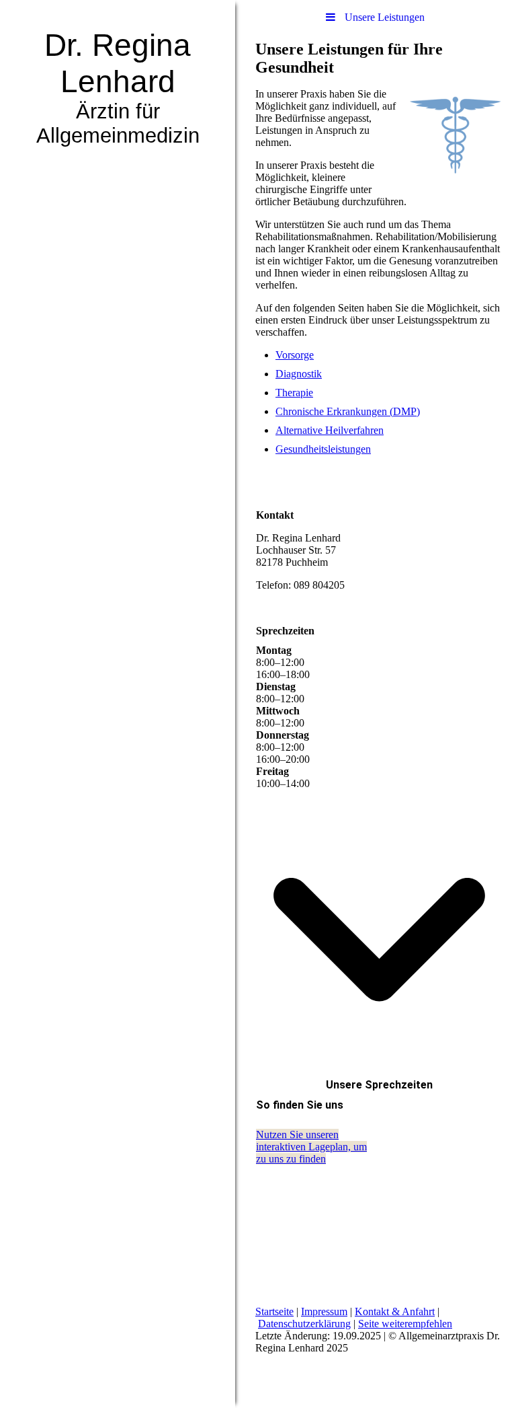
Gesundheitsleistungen (323, 449)
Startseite (274, 1311)
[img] (117, 704)
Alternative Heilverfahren (329, 430)
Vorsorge (294, 355)
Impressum (324, 1311)
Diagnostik (298, 373)
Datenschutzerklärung (304, 1323)
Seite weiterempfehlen (405, 1323)
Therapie (294, 392)
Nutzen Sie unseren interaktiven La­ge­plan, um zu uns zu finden (311, 1146)
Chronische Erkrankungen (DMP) (347, 411)
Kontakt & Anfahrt (395, 1311)
